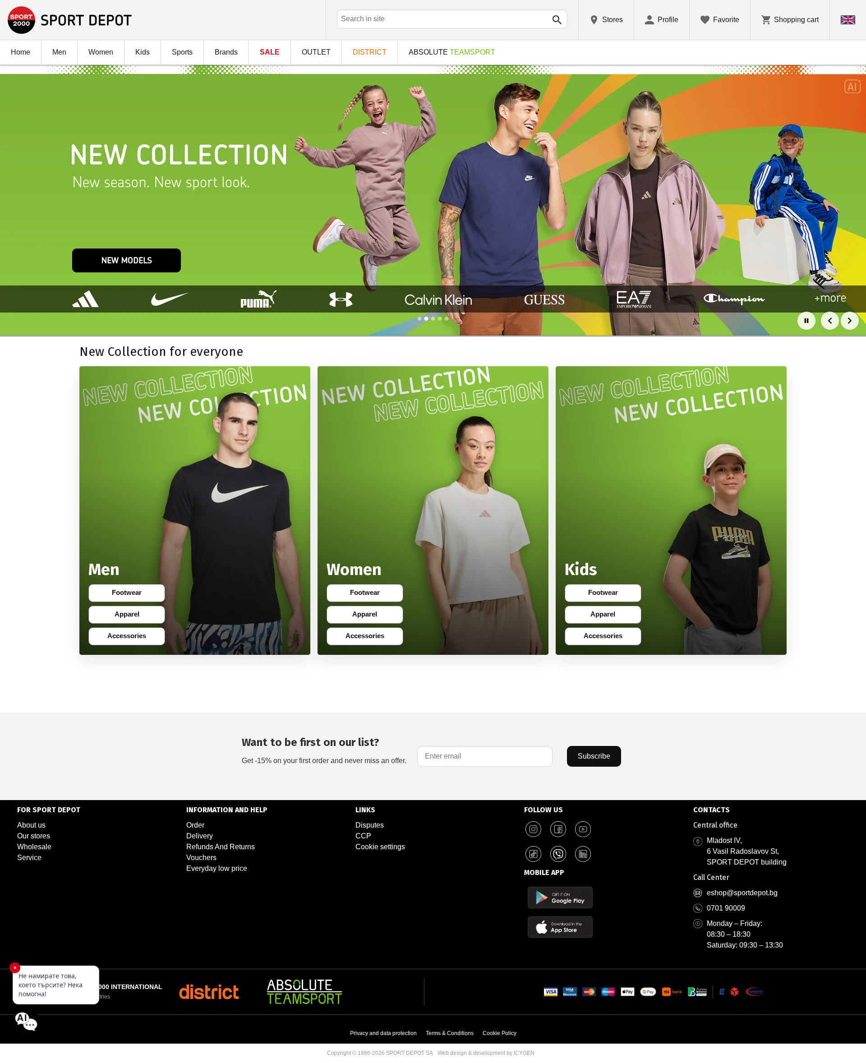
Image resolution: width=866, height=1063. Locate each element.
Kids (142, 52)
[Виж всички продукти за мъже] (194, 510)
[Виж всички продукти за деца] (671, 510)
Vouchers (201, 857)
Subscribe (594, 756)
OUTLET (316, 52)
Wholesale (34, 847)
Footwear (131, 594)
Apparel (133, 616)
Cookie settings (380, 847)
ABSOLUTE (452, 52)
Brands (226, 52)
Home (20, 52)
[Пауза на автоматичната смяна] (806, 321)
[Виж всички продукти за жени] (433, 510)
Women (100, 52)
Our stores (33, 836)
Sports (182, 52)
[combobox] (452, 18)
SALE (270, 52)
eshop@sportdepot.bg (742, 893)
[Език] (848, 20)
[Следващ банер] (850, 321)
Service (29, 857)
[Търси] (557, 19)
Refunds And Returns (220, 847)
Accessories (129, 637)
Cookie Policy (499, 1033)
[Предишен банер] (830, 321)
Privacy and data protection (383, 1033)
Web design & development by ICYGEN (486, 1053)
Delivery (199, 836)
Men (59, 52)
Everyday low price (216, 868)
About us (31, 825)
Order (195, 825)
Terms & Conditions (450, 1033)
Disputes (369, 825)
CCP (363, 836)
